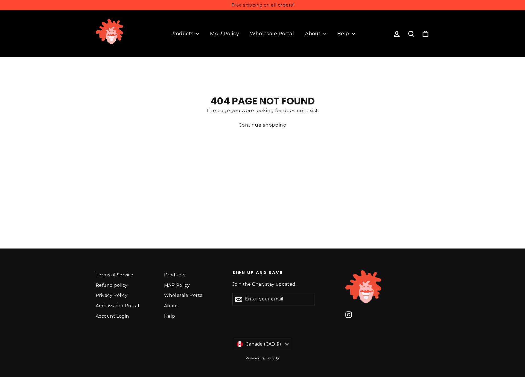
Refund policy (112, 285)
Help (344, 34)
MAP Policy (224, 34)
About (313, 34)
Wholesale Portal (272, 34)
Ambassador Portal (117, 305)
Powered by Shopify (262, 358)
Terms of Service (114, 274)
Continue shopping (262, 125)
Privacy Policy (111, 295)
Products (182, 34)
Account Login (112, 316)
